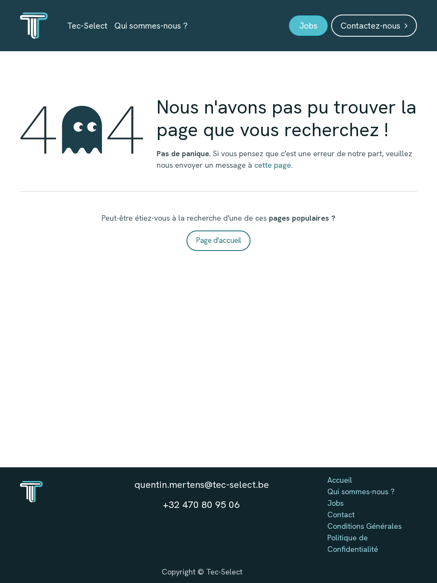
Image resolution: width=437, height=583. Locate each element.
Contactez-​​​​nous (373, 25)
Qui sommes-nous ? (360, 491)
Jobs (335, 503)
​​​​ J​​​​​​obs (308, 25)
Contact (341, 514)
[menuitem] (87, 25)
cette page (272, 165)
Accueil (339, 480)
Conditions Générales (364, 526)
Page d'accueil (218, 240)
